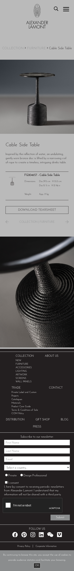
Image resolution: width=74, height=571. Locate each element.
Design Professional (35, 475)
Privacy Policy (23, 546)
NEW (18, 360)
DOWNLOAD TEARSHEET (37, 209)
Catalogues (16, 399)
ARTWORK (21, 375)
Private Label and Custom (24, 392)
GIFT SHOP (43, 419)
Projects (15, 396)
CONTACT (56, 387)
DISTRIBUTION (15, 419)
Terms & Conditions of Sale (24, 410)
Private (12, 475)
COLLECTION (13, 48)
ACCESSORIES (24, 367)
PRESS (37, 426)
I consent (13, 482)
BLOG (64, 419)
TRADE (16, 387)
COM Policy (17, 413)
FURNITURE (36, 48)
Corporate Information (46, 546)
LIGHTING (21, 371)
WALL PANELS (24, 381)
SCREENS (21, 378)
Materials (16, 403)
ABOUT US (51, 356)
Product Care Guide (21, 406)
